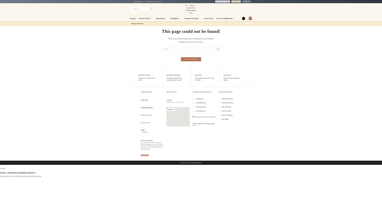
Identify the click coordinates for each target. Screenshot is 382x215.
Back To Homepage (191, 59)
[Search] (151, 9)
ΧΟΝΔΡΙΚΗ (246, 1)
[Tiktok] (185, 131)
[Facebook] (170, 131)
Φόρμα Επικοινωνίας (147, 115)
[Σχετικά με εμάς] (142, 119)
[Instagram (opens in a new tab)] (245, 9)
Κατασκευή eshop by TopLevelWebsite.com (191, 162)
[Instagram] (178, 131)
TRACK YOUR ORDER (222, 1)
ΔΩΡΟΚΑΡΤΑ (236, 1)
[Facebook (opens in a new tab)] (241, 9)
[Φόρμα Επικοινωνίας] (142, 112)
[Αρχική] (241, 23)
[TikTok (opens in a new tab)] (248, 9)
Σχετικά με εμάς (145, 122)
